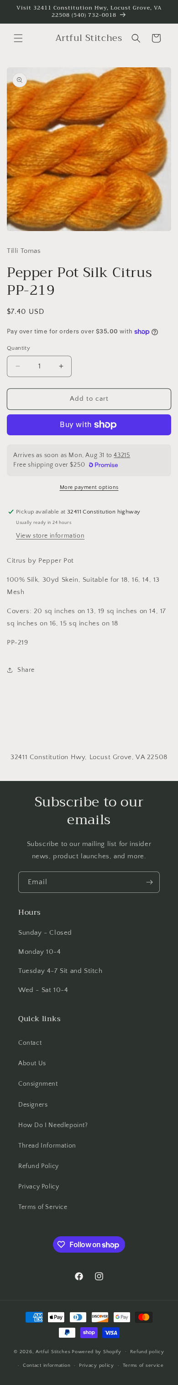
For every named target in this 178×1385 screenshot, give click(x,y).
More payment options (89, 487)
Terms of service (143, 1365)
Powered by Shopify (96, 1351)
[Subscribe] (149, 882)
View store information (50, 535)
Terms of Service (43, 1207)
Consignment (38, 1084)
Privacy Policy (38, 1186)
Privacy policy (96, 1365)
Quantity (18, 348)
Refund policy (147, 1352)
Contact (30, 1043)
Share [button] (26, 670)
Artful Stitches (53, 1351)
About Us (32, 1063)
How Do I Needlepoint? (53, 1125)
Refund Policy (38, 1166)
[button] (18, 38)
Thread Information (47, 1145)
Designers (32, 1104)
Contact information (46, 1365)
